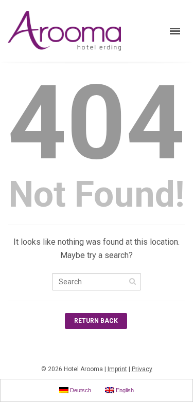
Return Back (96, 320)
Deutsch (79, 390)
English (124, 390)
